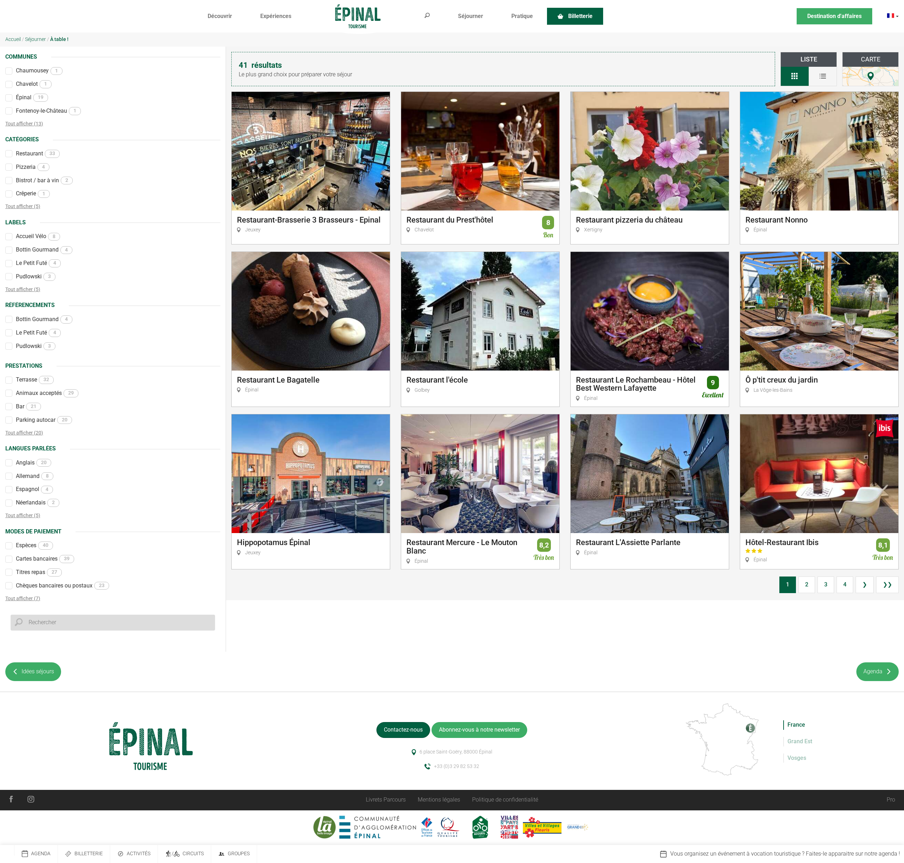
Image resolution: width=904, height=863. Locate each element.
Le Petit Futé (36, 263)
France (796, 724)
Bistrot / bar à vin (42, 180)
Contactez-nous (403, 729)
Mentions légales (439, 799)
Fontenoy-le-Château (46, 110)
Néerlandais (35, 502)
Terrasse (32, 379)
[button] (220, 16)
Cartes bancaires (43, 558)
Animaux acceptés (45, 393)
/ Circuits (188, 854)
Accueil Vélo (35, 236)
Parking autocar (41, 419)
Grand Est (799, 741)
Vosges (796, 758)
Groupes (239, 854)
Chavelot (31, 84)
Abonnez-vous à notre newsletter (479, 729)
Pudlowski (33, 276)
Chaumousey (37, 70)
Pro (891, 799)
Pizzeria (30, 167)
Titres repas (36, 572)
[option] (723, 854)
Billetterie (89, 854)
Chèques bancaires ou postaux (60, 585)
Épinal (29, 97)
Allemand (32, 476)
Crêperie (30, 193)
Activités (138, 854)
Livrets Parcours (386, 799)
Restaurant (35, 153)
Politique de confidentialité (505, 799)
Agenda (40, 854)
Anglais (31, 462)
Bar (26, 406)
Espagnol (32, 489)
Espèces (32, 545)
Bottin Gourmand (42, 249)
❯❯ (887, 584)
